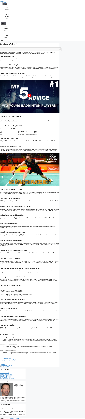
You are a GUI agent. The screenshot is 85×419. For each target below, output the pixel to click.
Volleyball (7, 14)
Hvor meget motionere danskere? (8, 359)
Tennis (6, 11)
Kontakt (17, 418)
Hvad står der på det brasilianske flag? (9, 360)
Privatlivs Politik (12, 418)
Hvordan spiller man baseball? (6, 377)
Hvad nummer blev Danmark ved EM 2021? (11, 361)
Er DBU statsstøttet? (5, 366)
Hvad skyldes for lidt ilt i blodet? (6, 375)
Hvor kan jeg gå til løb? (4, 373)
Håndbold (7, 9)
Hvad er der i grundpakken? (6, 365)
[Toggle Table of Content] (58, 49)
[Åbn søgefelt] (3, 21)
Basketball (7, 16)
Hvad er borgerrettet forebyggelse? (7, 378)
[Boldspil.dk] (5, 2)
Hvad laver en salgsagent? (5, 371)
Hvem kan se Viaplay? (6, 358)
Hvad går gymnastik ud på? (5, 376)
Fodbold (6, 7)
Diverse (6, 18)
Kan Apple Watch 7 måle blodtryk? (7, 374)
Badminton (7, 12)
